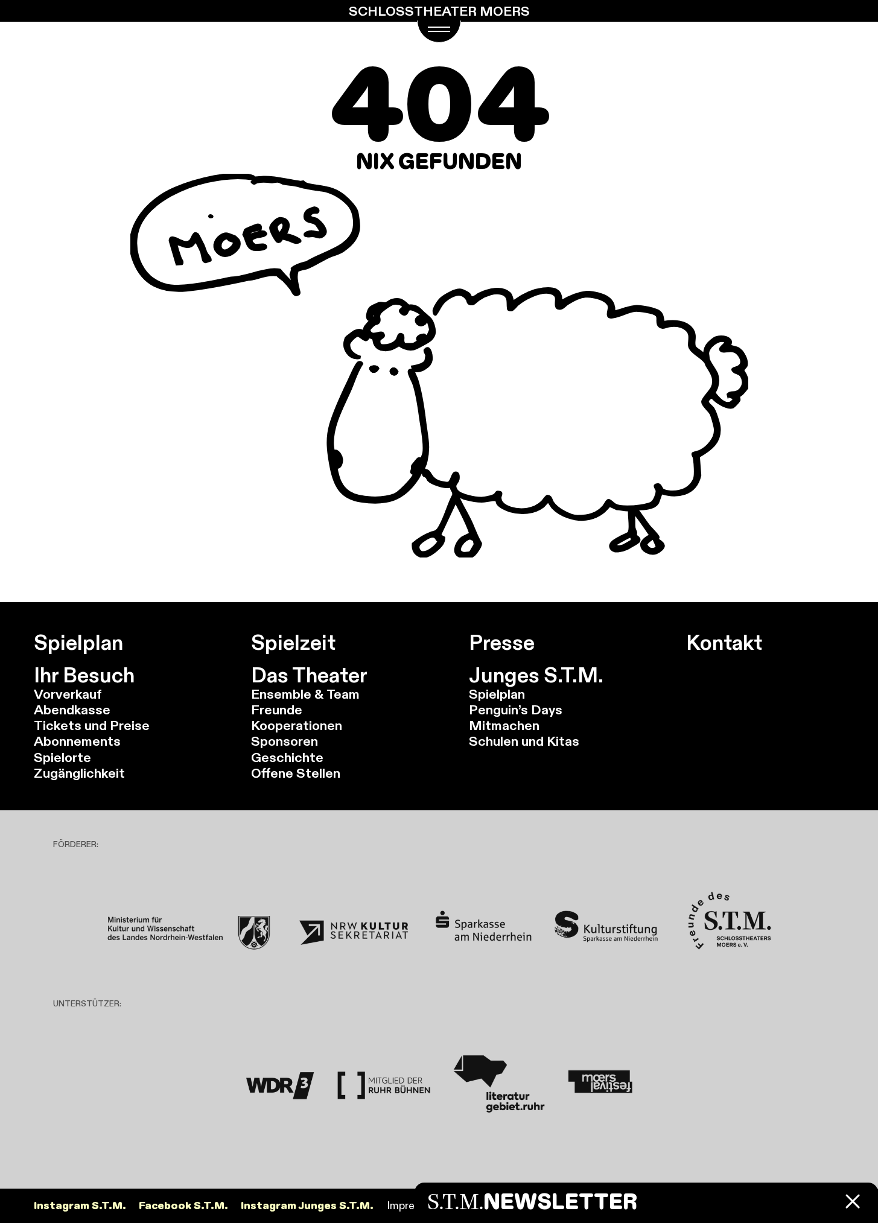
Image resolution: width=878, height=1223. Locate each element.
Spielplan (78, 642)
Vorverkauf (68, 693)
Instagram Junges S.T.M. (307, 1206)
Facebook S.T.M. (183, 1206)
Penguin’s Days (515, 709)
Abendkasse (72, 709)
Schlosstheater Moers (439, 11)
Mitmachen (504, 725)
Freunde (276, 709)
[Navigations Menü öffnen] (439, 32)
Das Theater (309, 675)
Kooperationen (296, 725)
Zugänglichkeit (79, 772)
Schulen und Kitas (524, 740)
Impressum (413, 1205)
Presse (502, 642)
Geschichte (287, 757)
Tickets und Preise (92, 725)
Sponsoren (284, 740)
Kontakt (724, 642)
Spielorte (62, 757)
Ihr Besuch (84, 675)
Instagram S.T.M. (80, 1206)
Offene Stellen (295, 772)
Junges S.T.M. (536, 675)
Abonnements (77, 740)
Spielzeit (293, 642)
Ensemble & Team (305, 693)
